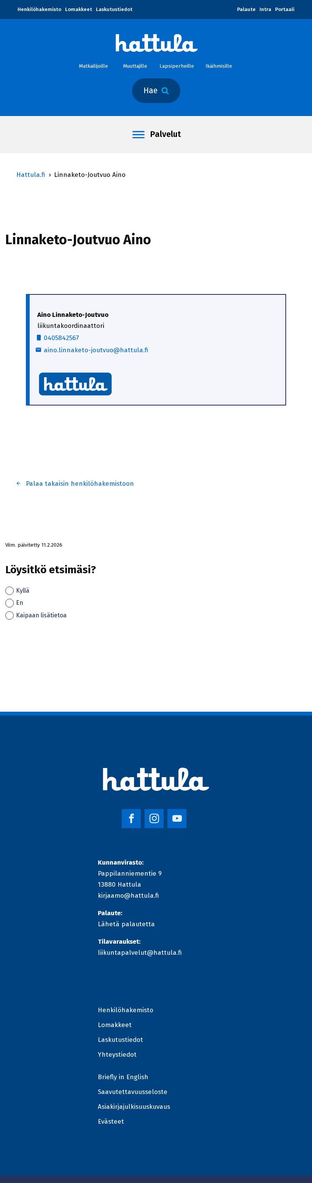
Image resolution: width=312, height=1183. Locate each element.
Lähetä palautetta (126, 924)
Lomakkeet (78, 9)
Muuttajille (135, 66)
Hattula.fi (30, 175)
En (19, 602)
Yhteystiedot (117, 1055)
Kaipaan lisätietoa (41, 615)
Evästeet (111, 1122)
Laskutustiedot (114, 9)
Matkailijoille (93, 66)
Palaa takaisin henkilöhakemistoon (80, 484)
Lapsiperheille (176, 66)
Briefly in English (123, 1077)
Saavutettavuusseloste (132, 1092)
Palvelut (165, 134)
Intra (265, 9)
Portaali (284, 9)
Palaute (246, 9)
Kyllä (22, 590)
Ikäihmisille (218, 66)
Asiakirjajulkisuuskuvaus (134, 1107)
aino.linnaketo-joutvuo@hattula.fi (96, 350)
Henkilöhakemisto (39, 9)
